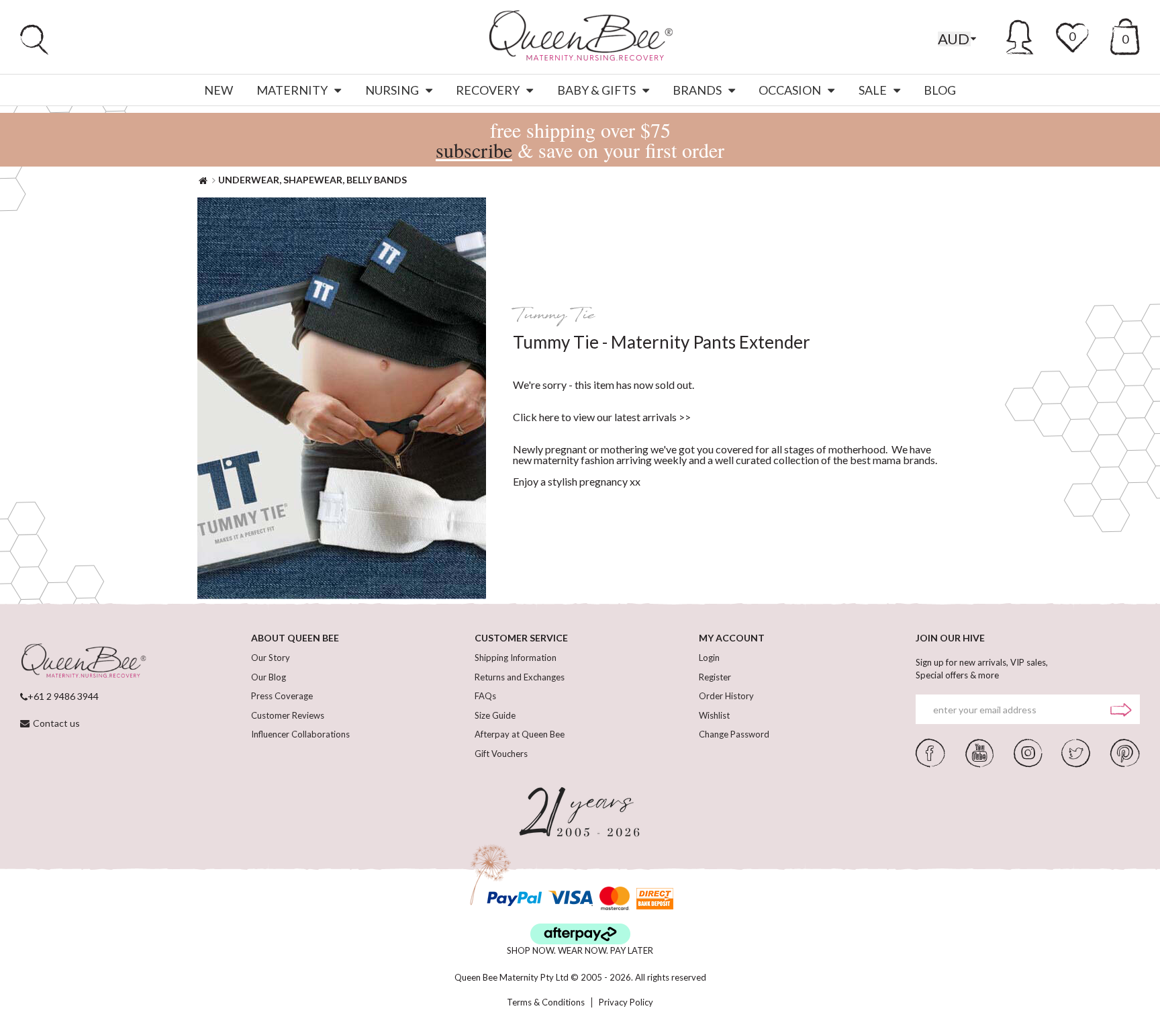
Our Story (270, 657)
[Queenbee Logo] (83, 661)
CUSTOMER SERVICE (521, 637)
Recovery (488, 90)
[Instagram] (1028, 751)
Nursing (392, 90)
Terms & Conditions (546, 1002)
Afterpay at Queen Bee (520, 734)
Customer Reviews (287, 715)
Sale (873, 90)
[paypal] (514, 898)
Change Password (734, 734)
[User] (1020, 35)
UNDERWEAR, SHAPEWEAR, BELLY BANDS (312, 179)
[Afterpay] (580, 934)
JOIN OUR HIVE (950, 637)
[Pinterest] (1125, 751)
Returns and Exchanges (520, 677)
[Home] (203, 179)
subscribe (474, 149)
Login (709, 657)
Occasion (790, 90)
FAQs (485, 695)
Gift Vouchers (501, 753)
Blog (940, 90)
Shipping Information (516, 657)
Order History (726, 695)
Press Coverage (282, 695)
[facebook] (930, 751)
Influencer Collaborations (300, 734)
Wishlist (714, 715)
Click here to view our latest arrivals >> (602, 416)
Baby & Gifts (596, 90)
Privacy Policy (626, 1002)
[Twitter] (1075, 751)
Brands (697, 90)
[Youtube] (979, 751)
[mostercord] (614, 898)
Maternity (292, 90)
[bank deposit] (654, 898)
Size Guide (495, 715)
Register (715, 677)
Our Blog (268, 677)
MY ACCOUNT (732, 637)
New (218, 90)
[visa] (570, 898)
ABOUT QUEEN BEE (295, 637)
